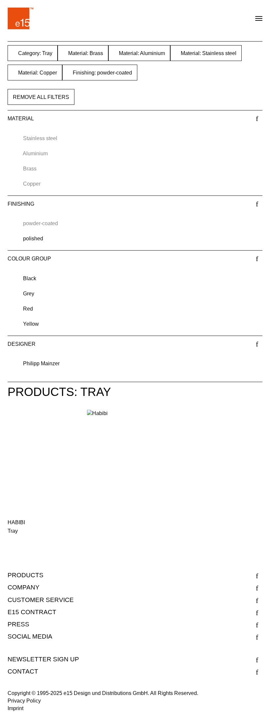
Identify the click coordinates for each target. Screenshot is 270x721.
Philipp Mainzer (41, 363)
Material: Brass (85, 53)
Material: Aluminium (141, 53)
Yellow (31, 324)
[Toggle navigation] (253, 15)
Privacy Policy (24, 701)
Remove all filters (41, 97)
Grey (28, 293)
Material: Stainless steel (207, 53)
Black (29, 278)
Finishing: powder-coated (101, 72)
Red (28, 309)
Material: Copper (37, 72)
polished (33, 238)
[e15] (21, 18)
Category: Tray (34, 53)
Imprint (15, 708)
